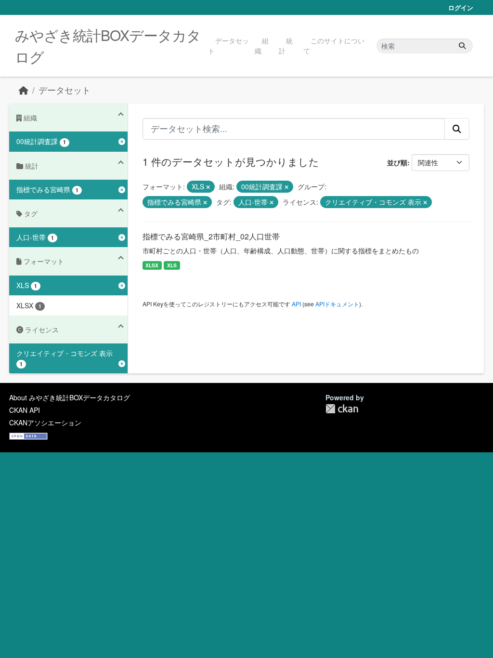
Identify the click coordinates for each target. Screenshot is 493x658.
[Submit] (462, 46)
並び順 (397, 162)
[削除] (208, 187)
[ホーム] (23, 90)
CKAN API (24, 410)
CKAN (341, 409)
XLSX (151, 265)
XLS (172, 265)
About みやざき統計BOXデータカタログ (69, 397)
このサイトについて (333, 45)
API (296, 304)
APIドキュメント (337, 304)
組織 (262, 45)
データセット (228, 45)
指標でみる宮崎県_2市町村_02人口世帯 (211, 236)
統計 (286, 45)
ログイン (460, 7)
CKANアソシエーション (45, 422)
